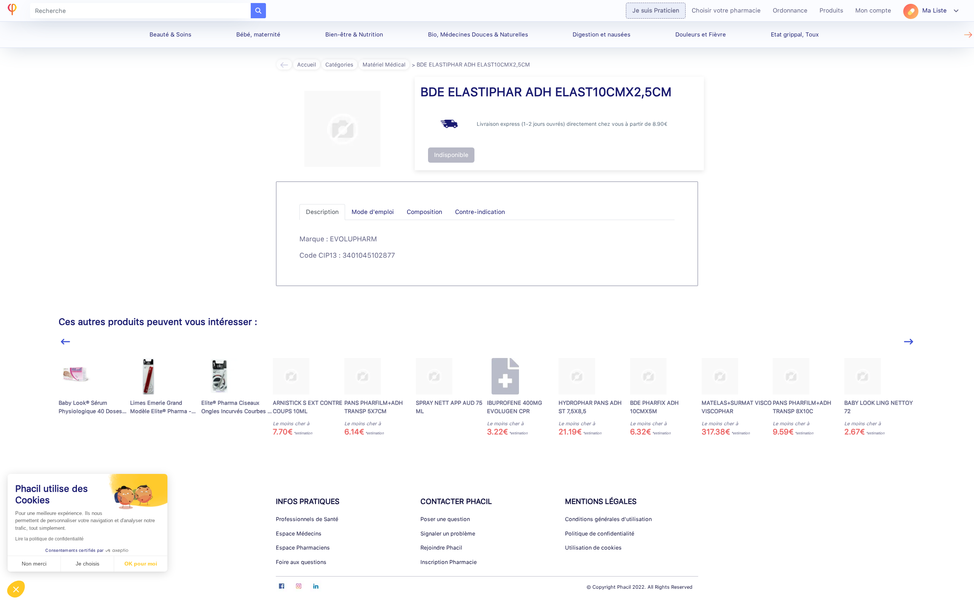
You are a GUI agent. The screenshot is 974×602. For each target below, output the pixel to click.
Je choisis (87, 564)
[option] (94, 397)
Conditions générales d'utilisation (608, 519)
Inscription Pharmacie (448, 562)
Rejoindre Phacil (441, 547)
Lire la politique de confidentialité (49, 539)
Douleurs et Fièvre (700, 34)
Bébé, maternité (258, 34)
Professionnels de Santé (307, 519)
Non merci (34, 564)
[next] (908, 342)
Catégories (339, 64)
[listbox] (487, 400)
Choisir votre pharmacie (726, 10)
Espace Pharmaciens (303, 547)
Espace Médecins (298, 533)
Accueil (306, 64)
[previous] (65, 342)
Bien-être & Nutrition (354, 34)
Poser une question (445, 519)
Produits (831, 10)
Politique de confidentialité (599, 533)
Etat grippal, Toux (795, 34)
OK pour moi (140, 564)
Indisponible (451, 154)
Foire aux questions (301, 562)
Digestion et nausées (601, 34)
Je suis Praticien (655, 10)
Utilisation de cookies (593, 547)
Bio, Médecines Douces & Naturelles (478, 34)
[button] (16, 589)
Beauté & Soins (170, 34)
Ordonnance (790, 10)
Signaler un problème (447, 533)
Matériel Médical (384, 64)
